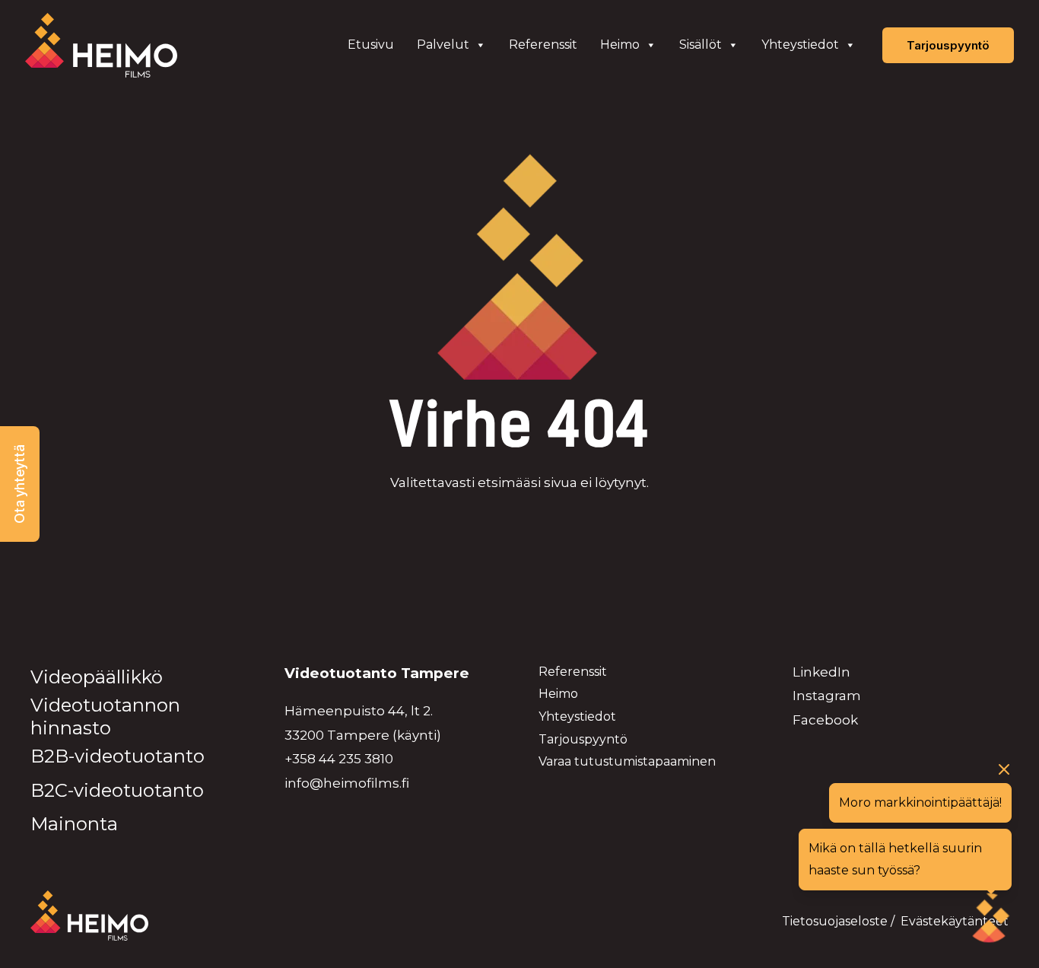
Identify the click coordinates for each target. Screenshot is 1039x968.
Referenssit (543, 44)
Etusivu (371, 44)
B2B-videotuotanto (117, 756)
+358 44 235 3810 (338, 758)
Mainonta (74, 824)
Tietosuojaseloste (835, 921)
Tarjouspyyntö (583, 739)
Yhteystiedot (800, 44)
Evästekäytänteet (955, 921)
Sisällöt (700, 44)
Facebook (825, 720)
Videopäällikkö (96, 677)
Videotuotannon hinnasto (105, 716)
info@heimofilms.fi (346, 783)
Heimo (620, 44)
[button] (20, 484)
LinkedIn (821, 672)
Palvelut (443, 44)
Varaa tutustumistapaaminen (627, 761)
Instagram (827, 695)
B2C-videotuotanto (117, 790)
